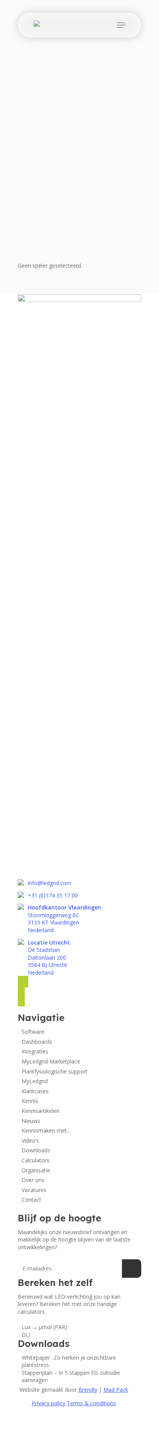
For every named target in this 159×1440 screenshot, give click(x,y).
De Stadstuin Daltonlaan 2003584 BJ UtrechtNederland (49, 957)
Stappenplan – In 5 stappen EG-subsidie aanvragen (71, 1376)
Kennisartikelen (40, 1110)
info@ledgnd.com (49, 883)
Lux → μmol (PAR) (44, 1327)
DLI (26, 1334)
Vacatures (34, 1190)
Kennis (30, 1100)
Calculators (35, 1160)
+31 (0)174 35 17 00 (53, 895)
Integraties (35, 1051)
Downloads (36, 1150)
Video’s (30, 1140)
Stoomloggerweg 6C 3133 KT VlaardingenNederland (64, 919)
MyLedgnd (35, 1081)
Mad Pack (115, 1389)
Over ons (33, 1180)
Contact (31, 1199)
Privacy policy (48, 1403)
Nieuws (31, 1121)
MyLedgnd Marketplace (51, 1061)
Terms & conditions (91, 1403)
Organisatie (36, 1170)
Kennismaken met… (46, 1130)
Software (33, 1031)
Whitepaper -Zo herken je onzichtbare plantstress (69, 1361)
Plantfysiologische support (55, 1071)
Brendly (87, 1389)
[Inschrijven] (131, 1268)
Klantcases (35, 1091)
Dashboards (37, 1041)
